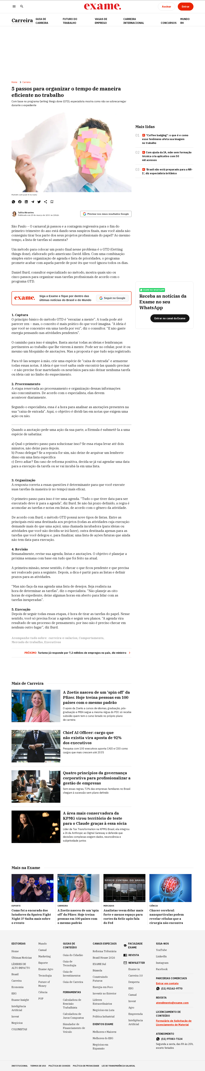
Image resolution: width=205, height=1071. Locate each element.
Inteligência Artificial (19, 1008)
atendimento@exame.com (172, 1002)
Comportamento (91, 638)
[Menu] (14, 6)
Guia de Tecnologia (69, 963)
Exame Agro (45, 969)
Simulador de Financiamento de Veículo (74, 1028)
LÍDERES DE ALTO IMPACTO (21, 965)
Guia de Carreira (42, 20)
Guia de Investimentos (71, 973)
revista (133, 955)
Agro (131, 1007)
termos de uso (38, 1066)
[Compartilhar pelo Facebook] (20, 202)
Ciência (42, 992)
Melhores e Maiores (104, 1031)
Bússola (97, 970)
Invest (15, 1016)
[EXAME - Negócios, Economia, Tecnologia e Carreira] (102, 7)
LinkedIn (161, 956)
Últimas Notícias (22, 957)
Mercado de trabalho (27, 642)
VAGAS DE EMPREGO (101, 20)
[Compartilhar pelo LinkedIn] (26, 202)
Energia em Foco (103, 987)
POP (40, 998)
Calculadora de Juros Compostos (73, 1015)
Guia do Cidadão (73, 955)
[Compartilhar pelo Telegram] (33, 202)
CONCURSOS (168, 22)
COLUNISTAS (19, 1029)
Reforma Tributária (104, 951)
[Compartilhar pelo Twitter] (39, 202)
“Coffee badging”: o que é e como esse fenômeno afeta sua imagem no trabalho (165, 139)
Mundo (42, 943)
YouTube (161, 950)
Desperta (133, 982)
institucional (20, 1066)
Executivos (52, 642)
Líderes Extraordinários (102, 1001)
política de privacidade (86, 1066)
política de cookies (59, 1066)
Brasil (15, 974)
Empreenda (135, 1014)
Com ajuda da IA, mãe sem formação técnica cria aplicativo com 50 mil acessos (167, 156)
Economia (18, 987)
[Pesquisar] (21, 6)
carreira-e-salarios (63, 638)
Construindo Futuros (100, 978)
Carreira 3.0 (135, 975)
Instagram (162, 962)
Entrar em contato (167, 983)
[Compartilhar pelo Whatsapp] (13, 202)
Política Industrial (104, 1016)
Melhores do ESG (103, 1038)
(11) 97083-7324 (171, 1038)
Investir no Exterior (104, 993)
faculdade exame (135, 945)
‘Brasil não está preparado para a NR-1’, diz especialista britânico (167, 171)
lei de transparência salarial (118, 1066)
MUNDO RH (185, 20)
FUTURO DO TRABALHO (70, 20)
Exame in (134, 969)
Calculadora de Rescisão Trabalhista (72, 1003)
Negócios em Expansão (100, 1046)
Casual (42, 950)
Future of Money (44, 983)
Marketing (44, 956)
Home (14, 82)
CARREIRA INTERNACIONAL (133, 20)
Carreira (22, 20)
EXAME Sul (99, 964)
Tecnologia (45, 975)
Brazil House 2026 (104, 957)
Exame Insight (20, 999)
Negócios (17, 1022)
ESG (14, 993)
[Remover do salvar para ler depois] (52, 202)
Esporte (43, 962)
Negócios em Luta (103, 1010)
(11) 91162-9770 (171, 988)
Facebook (162, 969)
